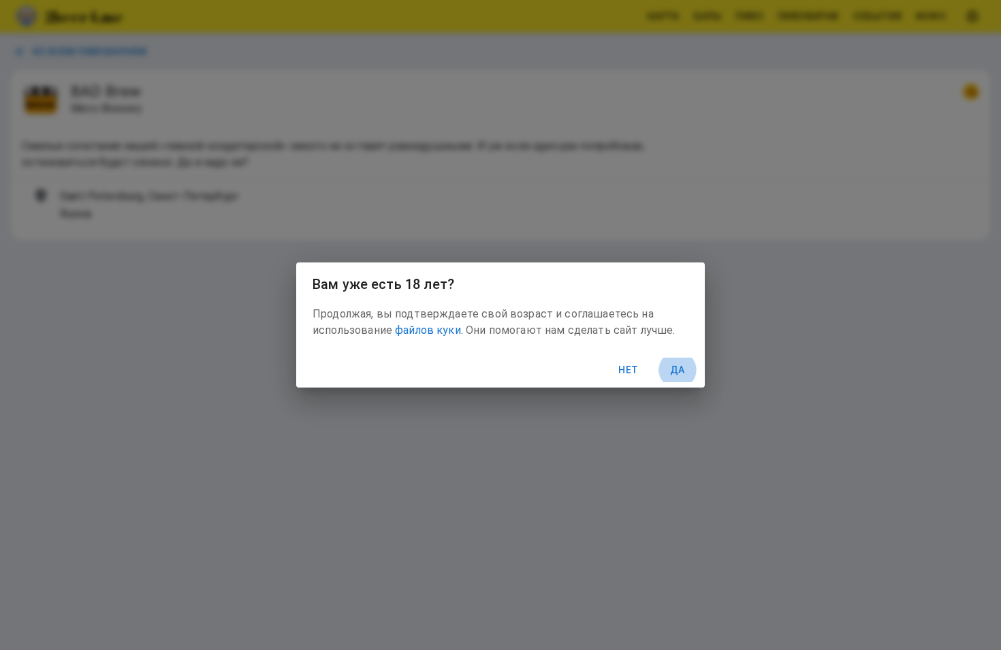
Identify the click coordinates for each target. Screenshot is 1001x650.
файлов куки (428, 330)
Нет (628, 369)
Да (677, 369)
